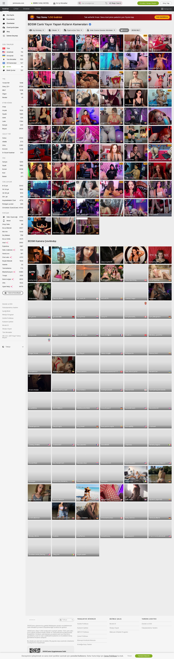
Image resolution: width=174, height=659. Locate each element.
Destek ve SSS (7, 304)
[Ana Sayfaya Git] (18, 3)
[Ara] (106, 3)
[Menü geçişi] (4, 3)
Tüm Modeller (7, 332)
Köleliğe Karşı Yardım (84, 644)
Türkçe (64, 620)
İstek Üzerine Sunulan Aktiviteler (101, 30)
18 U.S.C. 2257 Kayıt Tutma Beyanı (11, 336)
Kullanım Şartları (7, 322)
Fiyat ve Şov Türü (73, 30)
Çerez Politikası (82, 636)
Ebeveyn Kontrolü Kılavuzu (86, 640)
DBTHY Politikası (83, 632)
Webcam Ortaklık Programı (119, 632)
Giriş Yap (166, 3)
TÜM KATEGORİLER (14, 293)
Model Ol (5, 325)
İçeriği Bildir (6, 311)
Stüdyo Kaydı (7, 329)
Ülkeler (54, 30)
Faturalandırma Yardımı (10, 307)
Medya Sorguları (8, 315)
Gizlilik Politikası (7, 318)
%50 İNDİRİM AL (162, 17)
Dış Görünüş (37, 30)
